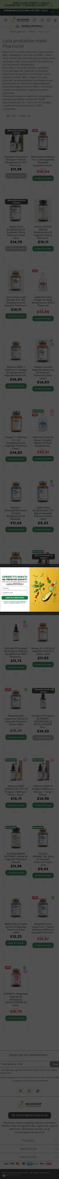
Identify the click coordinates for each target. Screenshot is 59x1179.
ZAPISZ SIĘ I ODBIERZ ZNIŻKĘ (15, 598)
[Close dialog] (57, 569)
